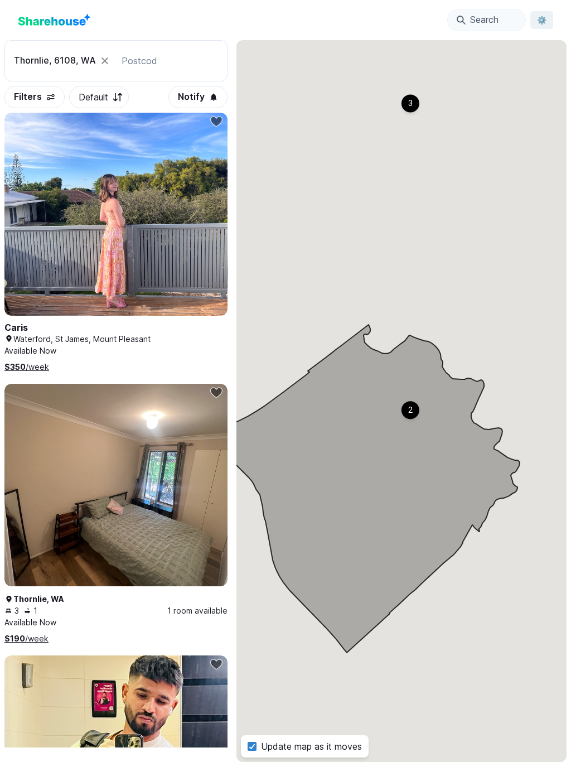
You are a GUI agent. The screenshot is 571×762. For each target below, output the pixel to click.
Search (484, 19)
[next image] (207, 225)
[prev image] (24, 225)
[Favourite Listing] (216, 122)
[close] (105, 60)
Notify (191, 96)
